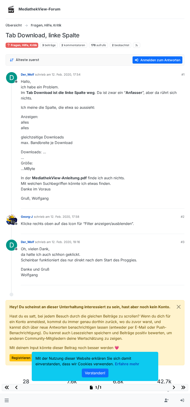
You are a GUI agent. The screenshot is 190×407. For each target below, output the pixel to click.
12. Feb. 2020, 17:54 (66, 74)
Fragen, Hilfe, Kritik (23, 45)
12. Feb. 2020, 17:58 (65, 216)
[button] (6, 400)
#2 (182, 216)
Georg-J (27, 216)
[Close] (178, 306)
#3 (182, 242)
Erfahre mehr (127, 364)
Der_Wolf (27, 74)
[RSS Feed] (136, 45)
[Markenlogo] (11, 9)
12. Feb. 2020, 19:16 (66, 242)
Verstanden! (95, 373)
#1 (182, 74)
